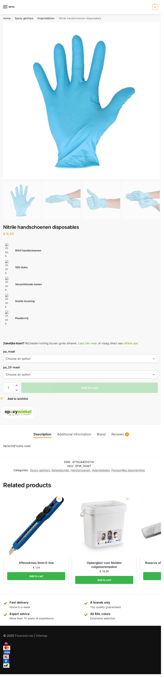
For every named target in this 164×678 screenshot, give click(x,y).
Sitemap (41, 636)
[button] (16, 385)
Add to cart (89, 388)
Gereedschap (60, 470)
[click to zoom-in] (81, 101)
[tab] (42, 434)
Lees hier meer (87, 343)
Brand (101, 434)
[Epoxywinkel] (18, 412)
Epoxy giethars (24, 18)
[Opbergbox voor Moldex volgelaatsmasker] (104, 525)
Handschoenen (80, 470)
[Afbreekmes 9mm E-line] (36, 525)
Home (7, 18)
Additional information (74, 434)
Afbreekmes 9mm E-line (36, 563)
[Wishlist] (59, 499)
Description (42, 434)
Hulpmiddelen (46, 18)
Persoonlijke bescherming (128, 470)
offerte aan (131, 343)
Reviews (119, 434)
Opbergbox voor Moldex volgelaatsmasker (104, 565)
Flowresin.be (24, 636)
